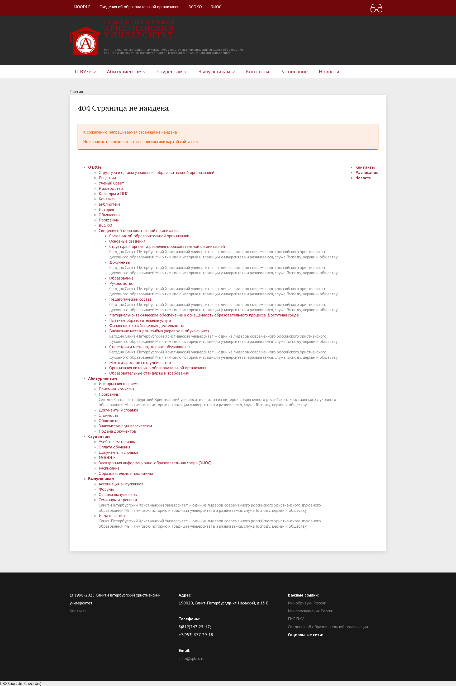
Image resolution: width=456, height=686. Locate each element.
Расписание (294, 71)
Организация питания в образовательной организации (158, 367)
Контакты (257, 71)
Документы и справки (118, 410)
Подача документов (117, 431)
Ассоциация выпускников (121, 483)
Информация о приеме (119, 383)
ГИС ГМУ (296, 618)
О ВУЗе (84, 71)
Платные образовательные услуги (140, 320)
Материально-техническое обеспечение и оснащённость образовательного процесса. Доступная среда (204, 315)
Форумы (106, 489)
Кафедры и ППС (113, 193)
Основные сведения (127, 241)
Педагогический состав (130, 299)
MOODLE (82, 6)
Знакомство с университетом (125, 425)
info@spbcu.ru (192, 658)
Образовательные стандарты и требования (149, 373)
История (106, 209)
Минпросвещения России (310, 610)
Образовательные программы (126, 473)
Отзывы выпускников (118, 494)
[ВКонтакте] (292, 642)
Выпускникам (215, 71)
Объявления (109, 214)
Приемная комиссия (116, 388)
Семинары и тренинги (118, 499)
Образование (121, 278)
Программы (109, 220)
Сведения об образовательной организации (139, 6)
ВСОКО (195, 6)
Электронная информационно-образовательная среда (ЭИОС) (155, 462)
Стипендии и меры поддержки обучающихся (149, 346)
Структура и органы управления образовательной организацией (156, 172)
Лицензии (107, 177)
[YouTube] (302, 642)
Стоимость (108, 415)
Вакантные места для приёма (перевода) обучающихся (159, 330)
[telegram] (312, 642)
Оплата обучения (114, 447)
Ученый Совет (111, 183)
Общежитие (110, 420)
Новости (329, 71)
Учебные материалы (117, 441)
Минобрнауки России (307, 602)
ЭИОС (216, 6)
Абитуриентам (125, 71)
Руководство (111, 188)
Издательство (112, 515)
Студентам (170, 71)
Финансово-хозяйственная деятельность (146, 325)
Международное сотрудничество (140, 362)
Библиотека (109, 204)
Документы (119, 262)
